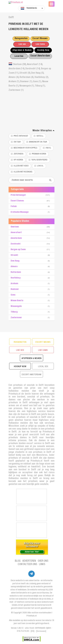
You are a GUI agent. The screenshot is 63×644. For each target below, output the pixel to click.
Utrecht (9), (25, 73)
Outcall (39, 136)
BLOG (17, 561)
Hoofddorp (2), (42, 77)
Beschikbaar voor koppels (25, 148)
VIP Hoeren (18, 160)
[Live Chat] (31, 513)
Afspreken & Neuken (22, 50)
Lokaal (40, 166)
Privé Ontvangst (21, 136)
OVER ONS (43, 561)
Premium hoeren (39, 154)
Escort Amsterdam (40, 56)
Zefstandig (18, 154)
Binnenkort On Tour (38, 142)
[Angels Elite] (31, 530)
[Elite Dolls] (31, 496)
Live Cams (40, 44)
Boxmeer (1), (26, 81)
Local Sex (19, 56)
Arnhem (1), (14, 81)
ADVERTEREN (29, 561)
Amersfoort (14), (35, 64)
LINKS (42, 564)
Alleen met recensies (23, 172)
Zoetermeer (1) (16, 90)
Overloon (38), (20, 64)
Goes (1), (37, 81)
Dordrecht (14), (33, 69)
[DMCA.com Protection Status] (31, 639)
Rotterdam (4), (27, 77)
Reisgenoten (21, 38)
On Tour (17, 142)
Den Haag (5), (37, 73)
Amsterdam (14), (17, 69)
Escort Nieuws (40, 38)
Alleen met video (21, 166)
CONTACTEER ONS (27, 564)
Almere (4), (14, 77)
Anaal (48, 148)
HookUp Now (43, 50)
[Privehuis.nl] (27, 2)
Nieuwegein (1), (27, 86)
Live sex (22, 44)
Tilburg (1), (40, 86)
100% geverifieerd (39, 160)
